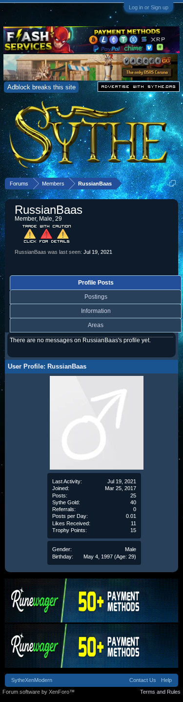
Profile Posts (96, 282)
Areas (95, 325)
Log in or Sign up (148, 7)
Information (96, 311)
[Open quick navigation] (172, 183)
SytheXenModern (31, 680)
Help (166, 680)
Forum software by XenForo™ (38, 692)
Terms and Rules (160, 692)
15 (133, 530)
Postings (95, 296)
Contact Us (142, 680)
